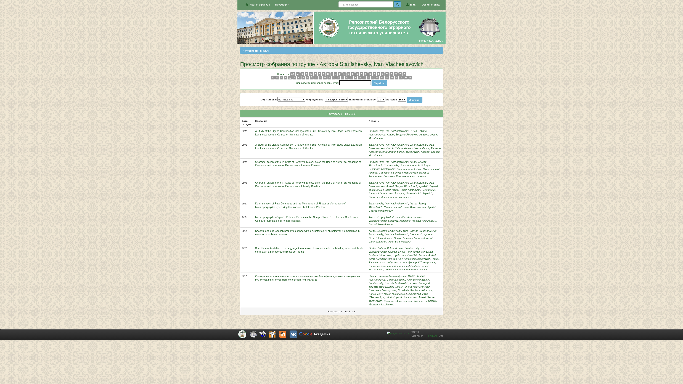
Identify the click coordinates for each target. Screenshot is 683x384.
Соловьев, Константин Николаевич (404, 176)
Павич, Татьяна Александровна (413, 238)
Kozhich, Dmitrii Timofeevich (404, 251)
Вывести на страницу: (362, 99)
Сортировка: (269, 99)
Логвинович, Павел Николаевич (387, 293)
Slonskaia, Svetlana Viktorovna (415, 290)
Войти (412, 4)
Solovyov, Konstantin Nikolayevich (413, 193)
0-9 (292, 74)
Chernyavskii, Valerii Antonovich (402, 165)
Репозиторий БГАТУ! (256, 50)
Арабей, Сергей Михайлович (386, 172)
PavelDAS (432, 335)
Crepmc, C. (416, 234)
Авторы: (391, 99)
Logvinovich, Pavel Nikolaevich (410, 255)
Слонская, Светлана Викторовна (389, 266)
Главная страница (259, 4)
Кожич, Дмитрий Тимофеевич (417, 262)
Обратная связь (431, 4)
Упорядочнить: (315, 99)
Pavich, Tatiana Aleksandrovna (403, 148)
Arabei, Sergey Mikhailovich (402, 134)
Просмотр (281, 4)
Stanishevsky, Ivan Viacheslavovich (388, 131)
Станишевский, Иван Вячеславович (418, 169)
